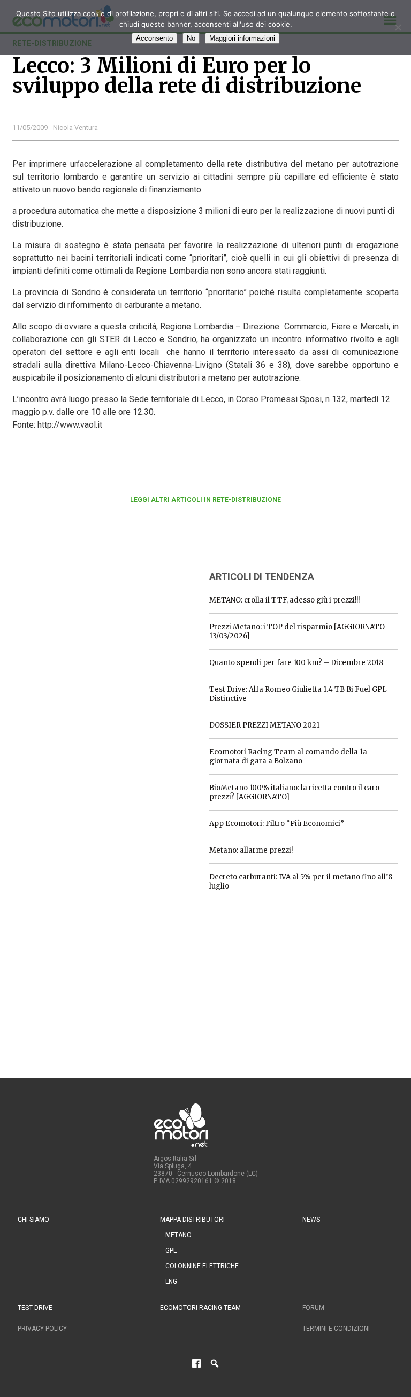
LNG (171, 1281)
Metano (178, 1235)
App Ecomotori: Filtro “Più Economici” (276, 823)
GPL (171, 1250)
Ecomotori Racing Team (200, 1307)
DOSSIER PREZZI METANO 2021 (264, 725)
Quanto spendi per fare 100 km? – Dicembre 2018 (296, 662)
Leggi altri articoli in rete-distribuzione (205, 500)
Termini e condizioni (336, 1328)
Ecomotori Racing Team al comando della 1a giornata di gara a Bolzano (288, 756)
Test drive (35, 1307)
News (311, 1219)
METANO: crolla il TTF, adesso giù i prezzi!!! (284, 600)
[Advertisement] (92, 628)
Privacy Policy (42, 1328)
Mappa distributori (192, 1219)
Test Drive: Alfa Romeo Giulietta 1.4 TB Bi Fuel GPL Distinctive (298, 694)
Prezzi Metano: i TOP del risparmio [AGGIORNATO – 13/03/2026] (300, 631)
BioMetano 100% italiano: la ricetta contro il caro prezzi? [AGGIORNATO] (294, 792)
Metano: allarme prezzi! (251, 850)
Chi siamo (33, 1219)
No (191, 38)
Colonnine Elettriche (202, 1266)
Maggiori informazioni (242, 38)
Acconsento (154, 38)
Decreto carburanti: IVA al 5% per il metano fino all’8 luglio (300, 882)
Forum (313, 1307)
